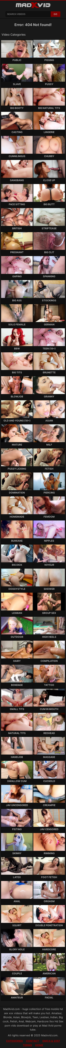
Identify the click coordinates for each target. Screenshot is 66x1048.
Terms (27, 1045)
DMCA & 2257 (51, 1041)
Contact (32, 1041)
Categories (14, 1041)
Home (39, 1045)
